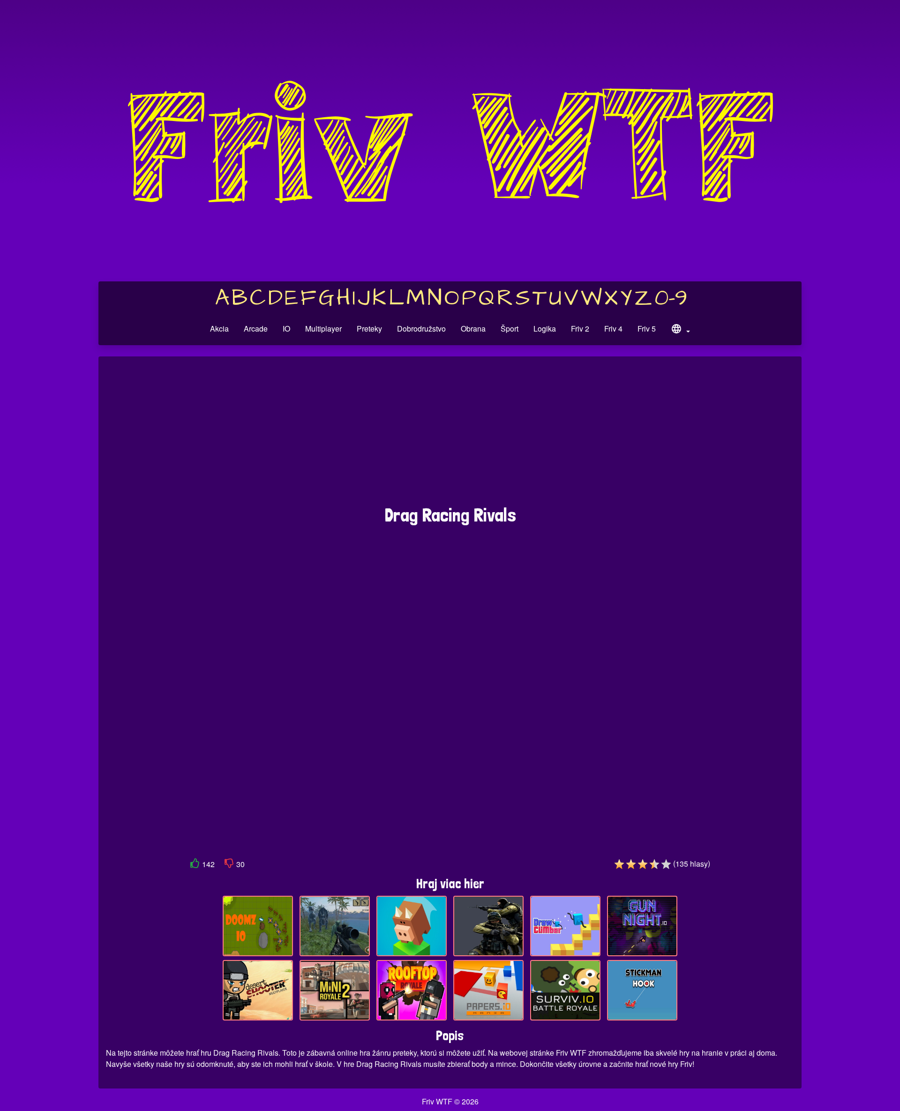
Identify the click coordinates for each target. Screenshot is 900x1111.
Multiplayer (323, 328)
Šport (509, 328)
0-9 (671, 298)
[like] (195, 865)
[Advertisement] (450, 435)
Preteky (369, 328)
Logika (544, 328)
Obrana (473, 328)
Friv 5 (647, 328)
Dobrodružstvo (421, 328)
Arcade (256, 328)
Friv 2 (580, 328)
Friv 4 (613, 328)
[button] (680, 330)
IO (286, 328)
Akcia (219, 328)
